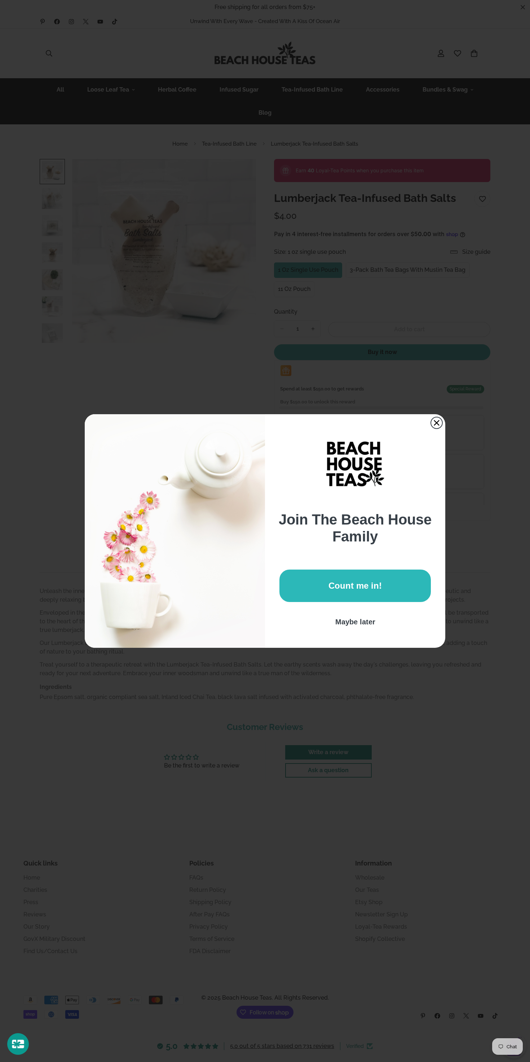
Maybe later (355, 622)
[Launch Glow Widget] (18, 1044)
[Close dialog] (436, 423)
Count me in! (355, 585)
